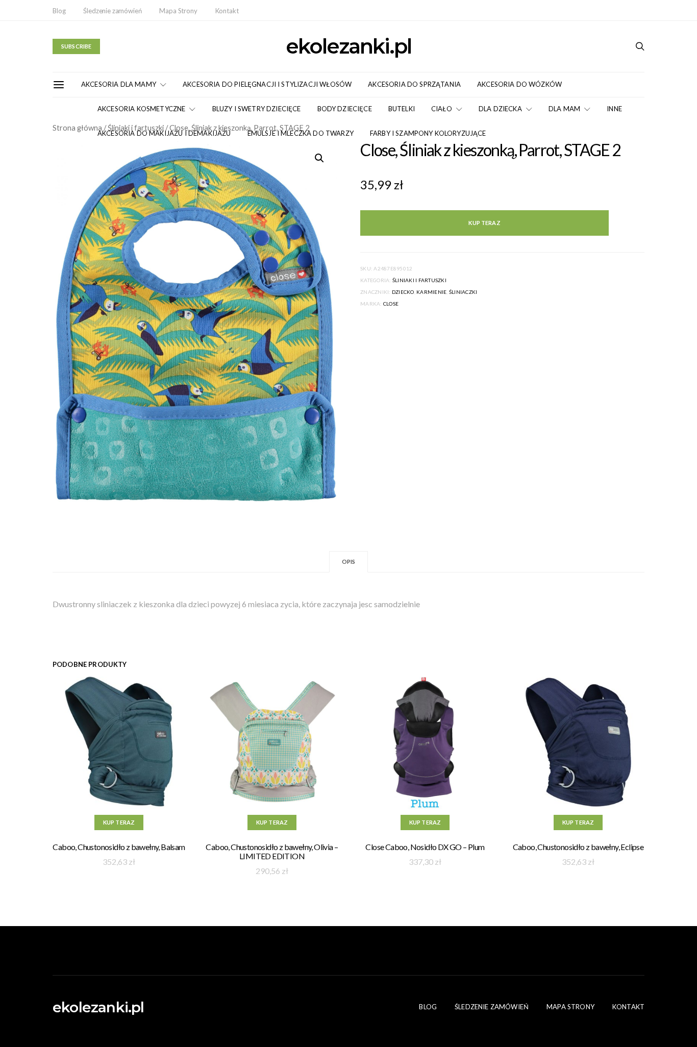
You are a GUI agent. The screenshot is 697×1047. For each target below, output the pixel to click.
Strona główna (77, 127)
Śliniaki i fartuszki (419, 280)
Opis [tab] (349, 561)
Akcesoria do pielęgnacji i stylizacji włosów (267, 84)
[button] (319, 158)
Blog (59, 11)
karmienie (431, 292)
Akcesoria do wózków (519, 84)
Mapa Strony (178, 11)
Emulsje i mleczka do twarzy (300, 133)
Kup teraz (484, 222)
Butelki (401, 109)
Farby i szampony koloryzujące (428, 133)
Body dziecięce (344, 109)
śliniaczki (463, 292)
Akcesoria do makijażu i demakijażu (164, 133)
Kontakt (227, 11)
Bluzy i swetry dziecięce (256, 109)
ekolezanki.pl (348, 46)
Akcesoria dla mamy (118, 84)
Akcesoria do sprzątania (414, 84)
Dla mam (564, 109)
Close (391, 304)
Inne (614, 109)
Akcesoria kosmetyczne (141, 109)
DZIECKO (403, 292)
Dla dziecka (500, 109)
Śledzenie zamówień (112, 11)
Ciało (441, 109)
